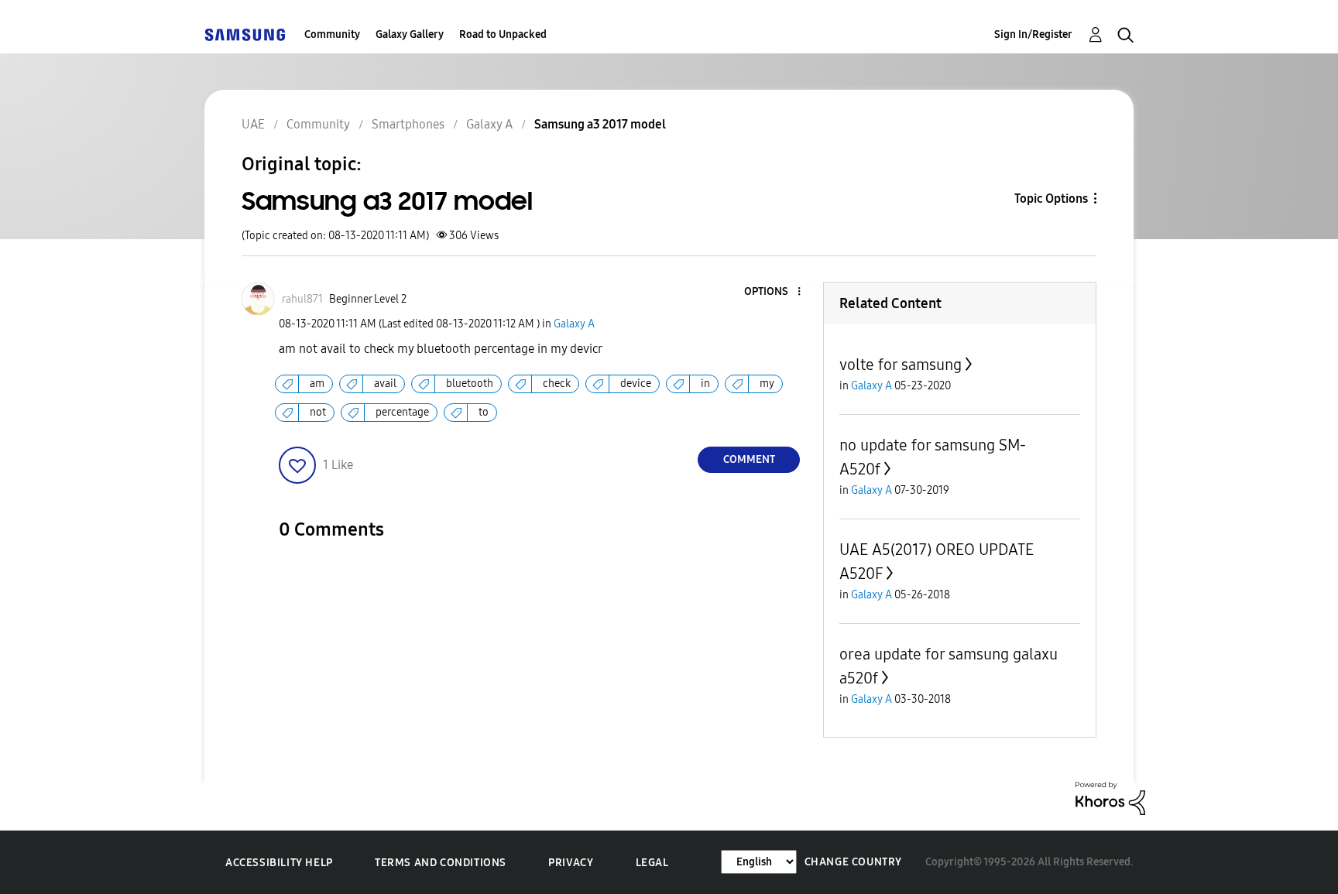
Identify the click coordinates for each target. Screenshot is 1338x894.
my (767, 383)
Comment (749, 459)
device (635, 383)
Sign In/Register (1033, 34)
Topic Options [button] (1051, 198)
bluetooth (469, 383)
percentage (402, 412)
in (705, 383)
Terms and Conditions (440, 862)
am (317, 383)
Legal (652, 862)
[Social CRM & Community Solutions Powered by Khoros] (1110, 797)
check (557, 383)
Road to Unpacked (503, 34)
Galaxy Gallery (410, 34)
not (318, 412)
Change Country (853, 861)
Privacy (570, 862)
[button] (773, 292)
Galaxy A (574, 324)
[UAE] (244, 34)
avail (385, 383)
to (484, 412)
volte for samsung (900, 364)
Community (332, 34)
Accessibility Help (279, 862)
